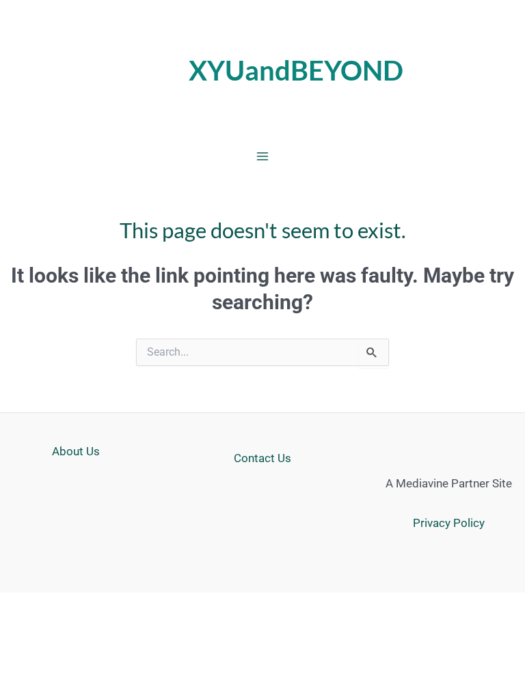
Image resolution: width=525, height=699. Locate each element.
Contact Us (262, 458)
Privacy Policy (449, 523)
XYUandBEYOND (296, 70)
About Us (76, 451)
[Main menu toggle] (262, 156)
